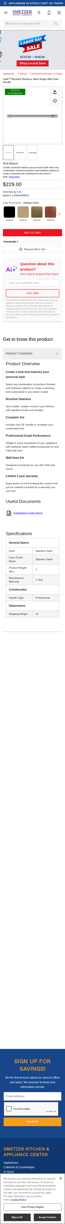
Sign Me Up (32, 1122)
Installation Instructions (28, 513)
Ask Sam (33, 293)
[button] (5, 12)
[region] (32, 1198)
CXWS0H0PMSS (20, 195)
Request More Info (34, 249)
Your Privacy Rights (32, 1207)
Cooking (22, 73)
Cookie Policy (18, 1199)
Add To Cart (32, 232)
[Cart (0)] (59, 12)
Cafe (19, 192)
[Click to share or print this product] (55, 92)
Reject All (17, 1217)
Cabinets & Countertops (19, 1167)
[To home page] (22, 12)
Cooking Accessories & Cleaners (47, 73)
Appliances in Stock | (35, 3)
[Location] (39, 12)
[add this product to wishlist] (55, 101)
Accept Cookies (47, 1217)
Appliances (8, 73)
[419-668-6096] (49, 12)
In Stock (9, 1171)
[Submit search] (56, 23)
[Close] (61, 1178)
